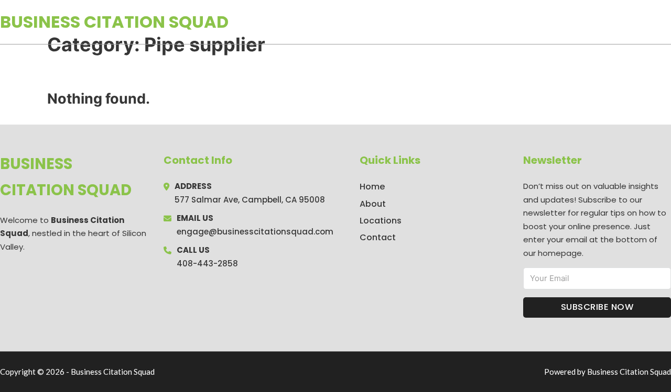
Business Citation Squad (114, 21)
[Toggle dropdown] (667, 22)
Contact (378, 237)
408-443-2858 (207, 263)
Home (549, 22)
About (373, 204)
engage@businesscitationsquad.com (255, 231)
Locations (597, 22)
